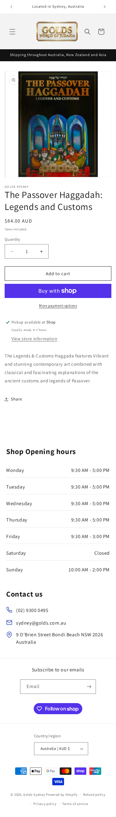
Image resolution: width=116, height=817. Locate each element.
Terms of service (75, 804)
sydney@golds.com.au (41, 623)
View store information (34, 338)
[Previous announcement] (11, 7)
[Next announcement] (104, 7)
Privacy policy (44, 804)
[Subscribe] (89, 686)
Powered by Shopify (62, 794)
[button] (12, 31)
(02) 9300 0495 (32, 610)
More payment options (58, 305)
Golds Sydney (34, 794)
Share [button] (16, 399)
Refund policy (94, 794)
